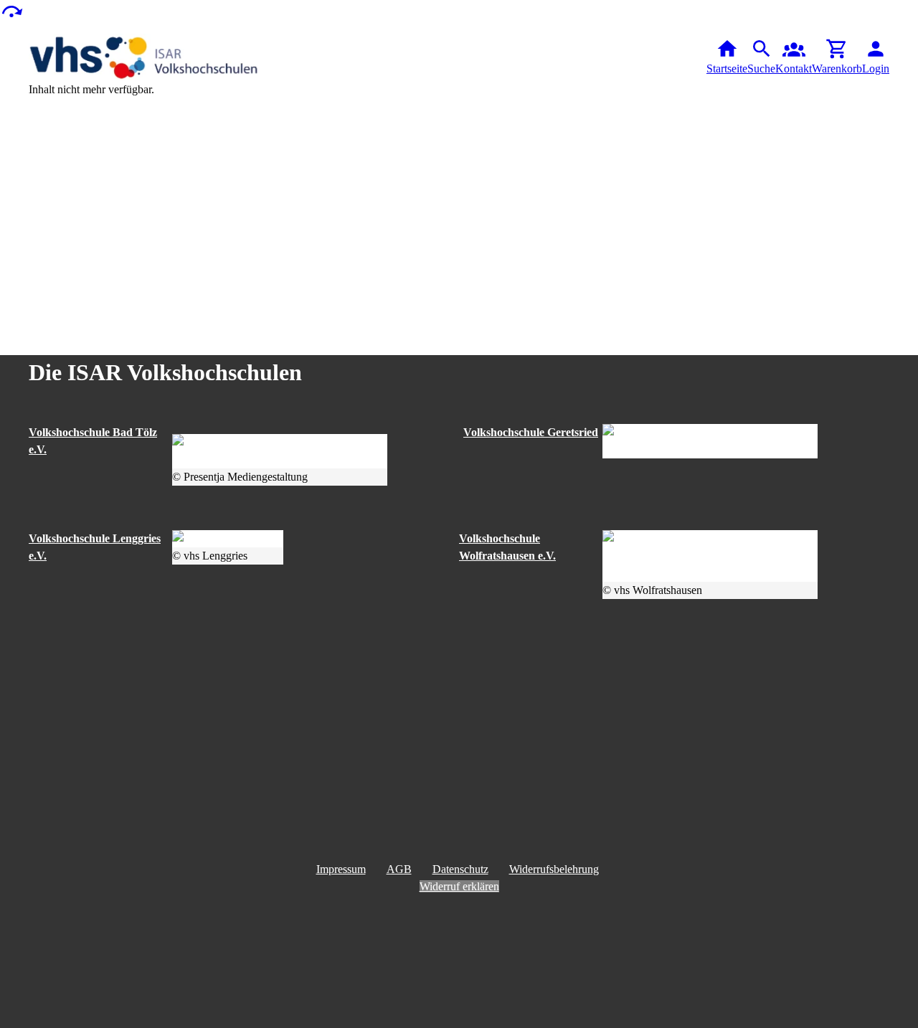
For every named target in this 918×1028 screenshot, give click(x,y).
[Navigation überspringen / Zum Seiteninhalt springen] (11, 10)
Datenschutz (460, 869)
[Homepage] (143, 57)
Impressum (341, 869)
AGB (399, 869)
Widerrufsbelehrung (554, 869)
